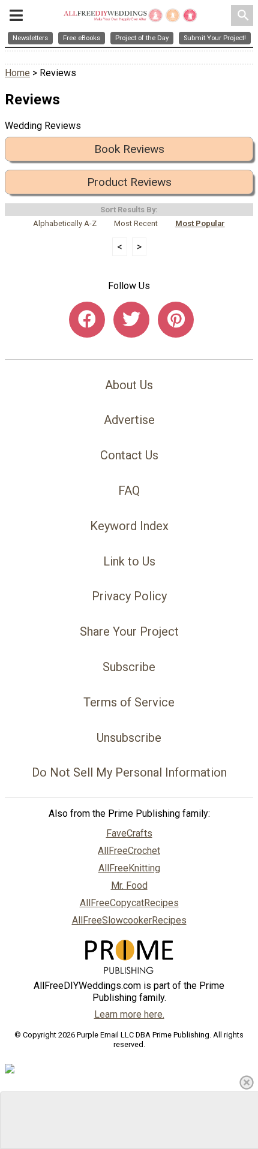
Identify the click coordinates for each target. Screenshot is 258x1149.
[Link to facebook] (87, 320)
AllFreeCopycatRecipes (129, 903)
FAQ (129, 490)
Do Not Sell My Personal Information (129, 772)
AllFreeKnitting (129, 868)
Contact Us (129, 455)
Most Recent (136, 223)
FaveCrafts (129, 833)
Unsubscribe (129, 737)
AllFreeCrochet (129, 850)
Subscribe (129, 667)
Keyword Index (129, 526)
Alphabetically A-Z (65, 223)
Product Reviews (129, 182)
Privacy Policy (129, 596)
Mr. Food (129, 885)
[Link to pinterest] (176, 320)
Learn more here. (129, 1014)
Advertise (129, 420)
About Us (129, 385)
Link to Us (129, 561)
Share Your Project (129, 631)
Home (17, 73)
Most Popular (200, 223)
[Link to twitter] (131, 320)
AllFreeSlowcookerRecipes (129, 920)
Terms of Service (129, 702)
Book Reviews (129, 149)
